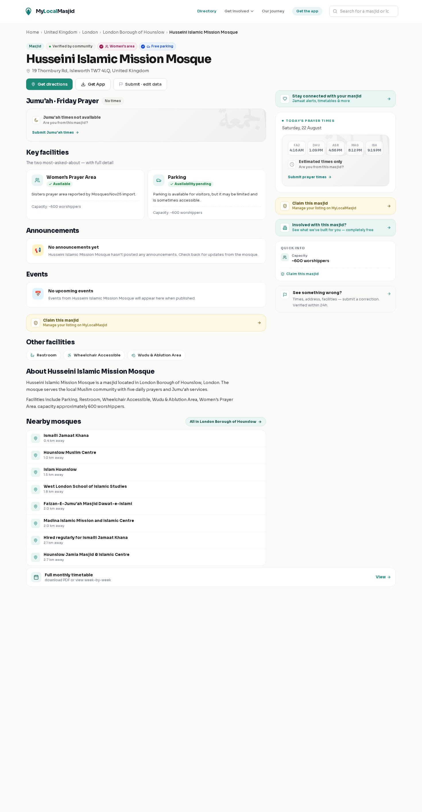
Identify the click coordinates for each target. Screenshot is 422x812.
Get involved (236, 11)
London (90, 32)
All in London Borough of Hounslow (223, 421)
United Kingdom (60, 32)
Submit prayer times (307, 177)
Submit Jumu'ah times (53, 132)
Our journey (273, 11)
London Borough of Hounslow (133, 32)
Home (32, 32)
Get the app (307, 11)
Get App (96, 84)
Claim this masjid (302, 274)
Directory (206, 11)
